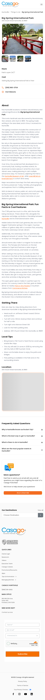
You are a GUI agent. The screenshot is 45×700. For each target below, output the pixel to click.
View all (40, 510)
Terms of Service (22, 685)
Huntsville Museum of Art (14, 176)
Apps (3, 573)
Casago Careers (7, 567)
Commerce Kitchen (20, 288)
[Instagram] (19, 694)
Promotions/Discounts (9, 570)
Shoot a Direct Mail (23, 493)
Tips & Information (8, 576)
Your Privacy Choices (21, 689)
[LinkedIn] (31, 694)
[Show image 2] (12, 58)
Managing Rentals (8, 580)
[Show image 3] (20, 58)
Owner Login (6, 554)
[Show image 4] (28, 58)
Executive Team (7, 563)
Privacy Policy (22, 681)
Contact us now (7, 612)
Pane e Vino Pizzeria (22, 286)
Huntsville (5, 12)
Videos (4, 560)
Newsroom (5, 557)
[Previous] (5, 39)
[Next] (40, 39)
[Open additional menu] (41, 4)
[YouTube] (25, 694)
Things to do (15, 12)
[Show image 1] (5, 58)
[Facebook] (13, 694)
